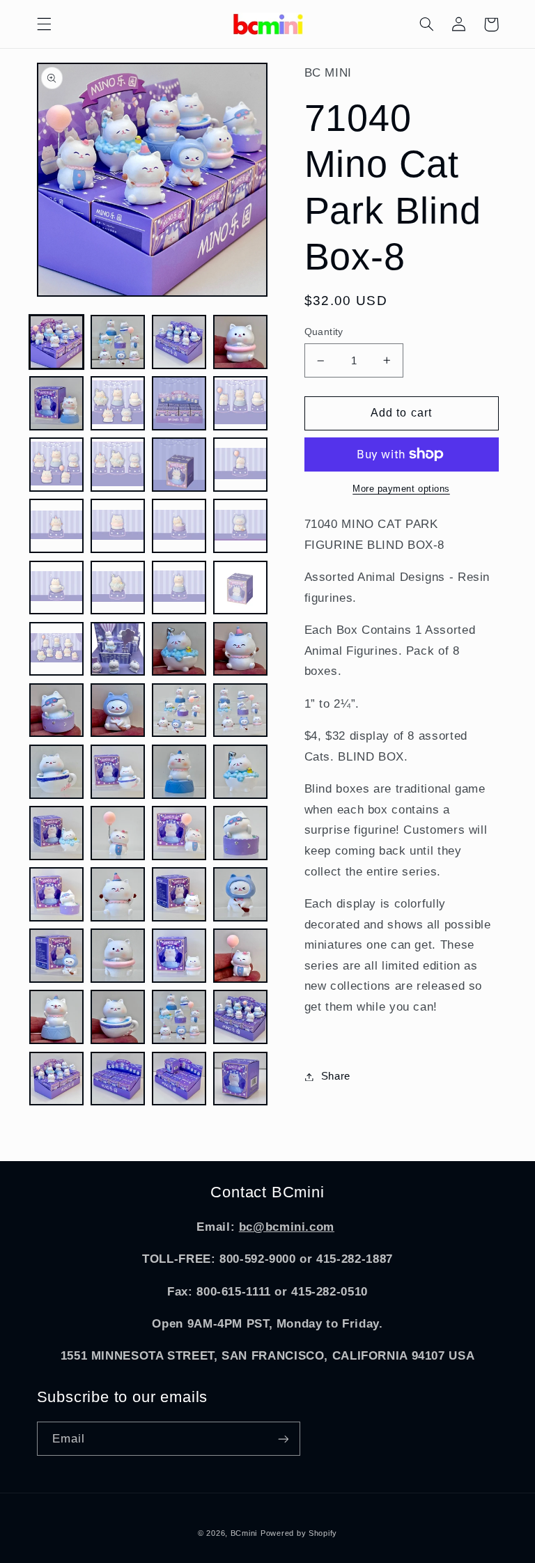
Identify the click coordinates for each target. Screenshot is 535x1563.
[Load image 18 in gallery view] (118, 588)
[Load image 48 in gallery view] (240, 1017)
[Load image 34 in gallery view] (118, 833)
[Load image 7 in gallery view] (179, 403)
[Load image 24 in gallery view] (240, 649)
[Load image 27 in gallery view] (179, 710)
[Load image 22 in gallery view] (118, 649)
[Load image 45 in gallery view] (56, 1017)
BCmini (244, 1533)
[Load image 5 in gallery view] (56, 403)
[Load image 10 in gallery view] (118, 464)
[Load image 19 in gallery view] (179, 588)
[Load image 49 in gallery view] (56, 1079)
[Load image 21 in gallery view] (56, 649)
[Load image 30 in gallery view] (118, 772)
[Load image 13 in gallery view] (56, 526)
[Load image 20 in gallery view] (240, 588)
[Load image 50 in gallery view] (118, 1079)
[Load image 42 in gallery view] (118, 955)
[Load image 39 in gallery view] (179, 894)
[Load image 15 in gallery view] (179, 526)
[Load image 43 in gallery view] (179, 955)
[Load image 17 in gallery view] (56, 588)
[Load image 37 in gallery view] (56, 894)
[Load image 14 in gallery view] (118, 526)
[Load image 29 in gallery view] (56, 772)
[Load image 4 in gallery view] (240, 342)
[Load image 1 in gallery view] (56, 342)
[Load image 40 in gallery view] (240, 894)
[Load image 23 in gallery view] (179, 649)
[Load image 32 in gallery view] (240, 772)
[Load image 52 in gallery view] (240, 1079)
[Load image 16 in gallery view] (240, 526)
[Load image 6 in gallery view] (118, 403)
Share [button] (335, 1076)
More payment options (401, 489)
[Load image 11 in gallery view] (179, 464)
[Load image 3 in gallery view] (179, 342)
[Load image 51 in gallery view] (179, 1079)
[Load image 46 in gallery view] (118, 1017)
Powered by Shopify (299, 1533)
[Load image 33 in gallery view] (56, 833)
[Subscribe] (283, 1439)
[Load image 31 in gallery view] (179, 772)
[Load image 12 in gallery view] (240, 464)
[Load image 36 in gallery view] (240, 833)
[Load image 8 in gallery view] (240, 403)
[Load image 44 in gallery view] (240, 955)
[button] (44, 24)
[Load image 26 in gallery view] (118, 710)
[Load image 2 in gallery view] (118, 342)
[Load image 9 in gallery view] (56, 464)
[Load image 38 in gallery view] (118, 894)
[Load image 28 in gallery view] (240, 710)
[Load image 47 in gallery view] (179, 1017)
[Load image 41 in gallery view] (56, 955)
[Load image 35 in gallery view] (179, 833)
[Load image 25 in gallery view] (56, 710)
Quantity (323, 332)
